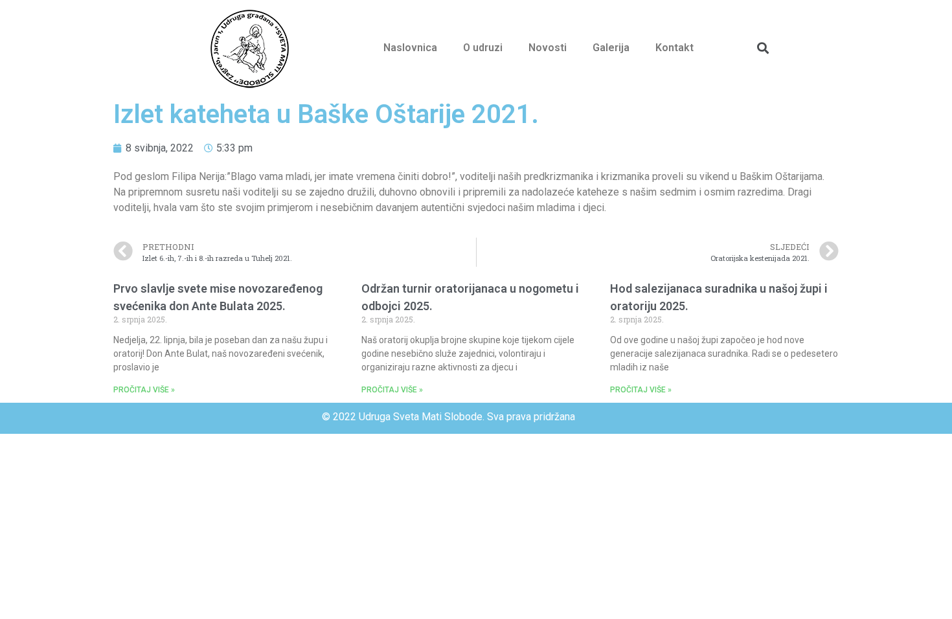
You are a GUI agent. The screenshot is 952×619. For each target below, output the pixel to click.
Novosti (547, 47)
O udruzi (483, 47)
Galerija (611, 47)
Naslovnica (410, 47)
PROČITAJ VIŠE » (144, 389)
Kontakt (674, 47)
